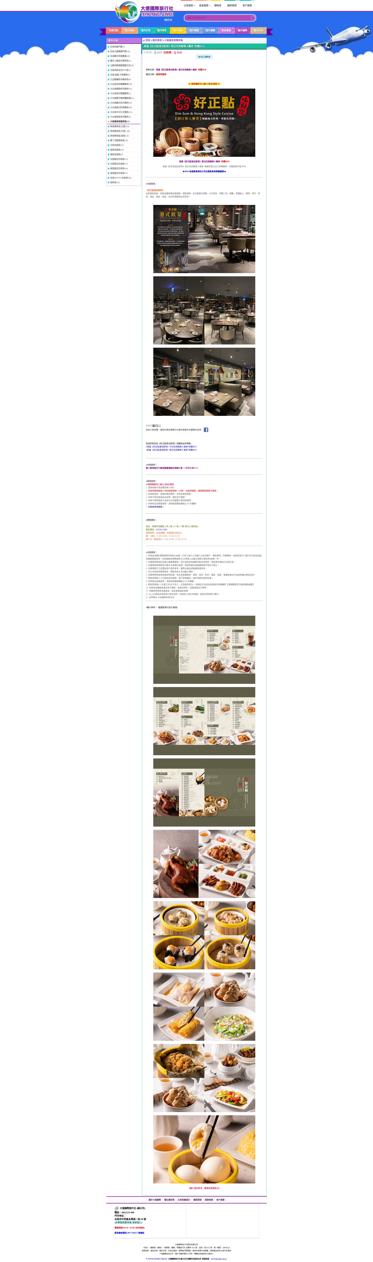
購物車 (217, 5)
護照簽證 (232, 5)
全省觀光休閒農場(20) (120, 56)
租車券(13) (115, 182)
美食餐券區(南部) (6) (119, 136)
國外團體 (210, 30)
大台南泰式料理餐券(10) (121, 107)
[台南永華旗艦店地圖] (117, 1208)
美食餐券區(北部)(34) (119, 126)
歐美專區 (226, 30)
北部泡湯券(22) (117, 145)
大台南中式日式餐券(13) (121, 112)
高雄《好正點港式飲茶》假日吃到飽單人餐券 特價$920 (172, 450)
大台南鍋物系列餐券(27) (121, 89)
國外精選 (194, 30)
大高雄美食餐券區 (173, 40)
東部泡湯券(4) (116, 154)
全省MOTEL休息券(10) (120, 178)
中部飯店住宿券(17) (119, 164)
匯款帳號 (209, 1200)
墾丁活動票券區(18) (119, 140)
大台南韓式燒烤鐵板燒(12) (122, 98)
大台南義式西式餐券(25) (121, 103)
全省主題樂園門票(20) (120, 51)
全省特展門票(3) (117, 47)
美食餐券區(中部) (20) (120, 131)
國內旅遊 (129, 30)
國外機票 (242, 30)
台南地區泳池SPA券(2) (120, 70)
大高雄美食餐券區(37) (120, 121)
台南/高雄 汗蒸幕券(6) (120, 75)
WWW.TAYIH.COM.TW (157, 1259)
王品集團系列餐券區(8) (120, 79)
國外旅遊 (178, 30)
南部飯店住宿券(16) (119, 168)
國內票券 (162, 30)
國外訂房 (258, 30)
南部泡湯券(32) (117, 150)
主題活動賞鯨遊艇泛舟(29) (122, 65)
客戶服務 (247, 5)
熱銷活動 (113, 30)
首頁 (147, 40)
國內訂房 (146, 30)
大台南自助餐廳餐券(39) (121, 84)
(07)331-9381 (161, 530)
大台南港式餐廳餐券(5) (120, 93)
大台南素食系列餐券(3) (120, 117)
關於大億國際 (155, 1200)
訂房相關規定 (184, 1200)
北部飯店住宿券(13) (119, 159)
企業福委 (188, 5)
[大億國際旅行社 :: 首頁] (144, 12)
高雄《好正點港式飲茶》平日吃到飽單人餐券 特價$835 (172, 447)
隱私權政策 (169, 1200)
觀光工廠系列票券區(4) (120, 61)
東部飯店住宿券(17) (119, 173)
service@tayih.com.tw (219, 1259)
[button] (204, 56)
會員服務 (203, 5)
